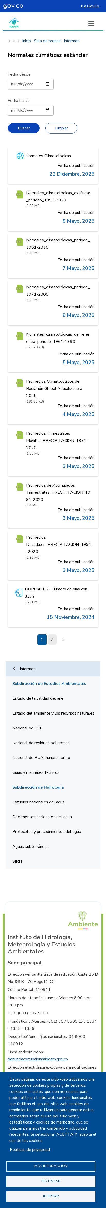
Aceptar (51, 1196)
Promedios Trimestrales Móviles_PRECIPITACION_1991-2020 (57, 441)
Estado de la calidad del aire (38, 698)
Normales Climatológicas (48, 156)
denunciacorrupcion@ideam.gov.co (38, 1059)
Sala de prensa (47, 41)
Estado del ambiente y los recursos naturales (53, 713)
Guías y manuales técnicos (35, 772)
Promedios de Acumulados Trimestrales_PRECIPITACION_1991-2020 (58, 492)
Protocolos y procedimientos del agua (46, 832)
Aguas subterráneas (30, 846)
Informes (72, 41)
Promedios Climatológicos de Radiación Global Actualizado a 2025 (54, 388)
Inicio (26, 41)
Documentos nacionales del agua (42, 817)
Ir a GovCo (90, 6)
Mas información (50, 1166)
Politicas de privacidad (30, 1149)
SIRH (17, 861)
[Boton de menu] (91, 23)
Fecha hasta (18, 100)
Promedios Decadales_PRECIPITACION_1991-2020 (58, 544)
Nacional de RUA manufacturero (41, 757)
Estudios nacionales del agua (38, 802)
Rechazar (50, 1181)
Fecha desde (19, 74)
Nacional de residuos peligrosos (41, 743)
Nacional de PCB (27, 728)
